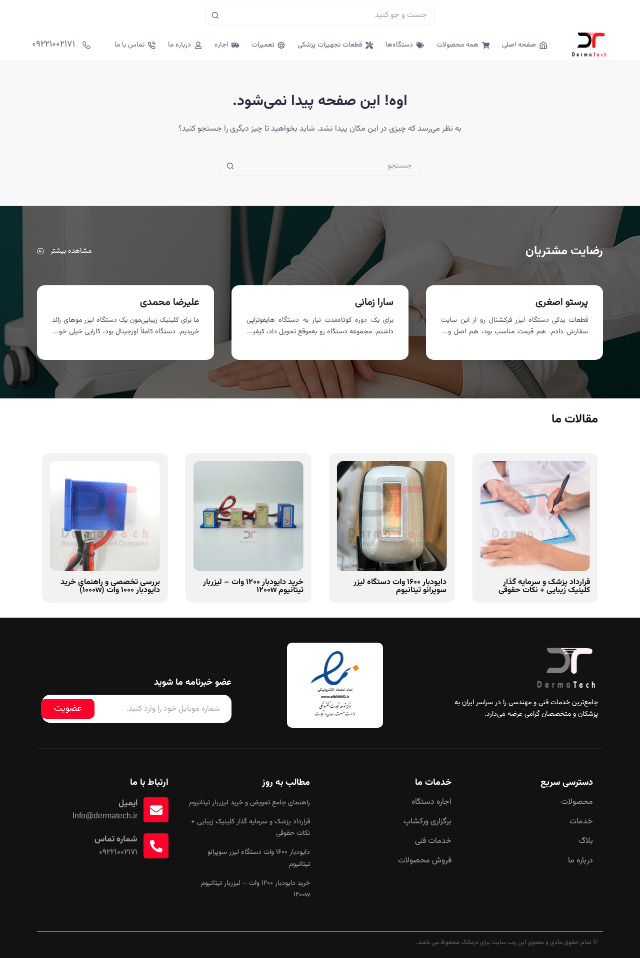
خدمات (581, 822)
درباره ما (580, 861)
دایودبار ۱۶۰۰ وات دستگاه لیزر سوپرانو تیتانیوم (400, 586)
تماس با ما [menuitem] (129, 45)
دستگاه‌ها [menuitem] (399, 45)
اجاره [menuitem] (221, 45)
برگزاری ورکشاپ (428, 822)
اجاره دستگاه (432, 802)
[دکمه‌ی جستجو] (215, 15)
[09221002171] (86, 45)
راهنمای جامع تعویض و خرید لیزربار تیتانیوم (249, 802)
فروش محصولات (425, 861)
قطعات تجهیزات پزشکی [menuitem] (330, 45)
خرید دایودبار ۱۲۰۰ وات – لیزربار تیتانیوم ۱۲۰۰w (253, 586)
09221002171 (53, 45)
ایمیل (128, 803)
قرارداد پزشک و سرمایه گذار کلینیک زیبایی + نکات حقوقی (544, 586)
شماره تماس (116, 839)
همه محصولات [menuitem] (457, 45)
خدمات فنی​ (433, 841)
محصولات (577, 802)
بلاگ (585, 841)
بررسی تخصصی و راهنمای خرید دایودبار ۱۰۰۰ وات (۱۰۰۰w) (110, 586)
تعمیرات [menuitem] (263, 45)
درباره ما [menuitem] (179, 45)
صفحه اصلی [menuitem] (519, 45)
